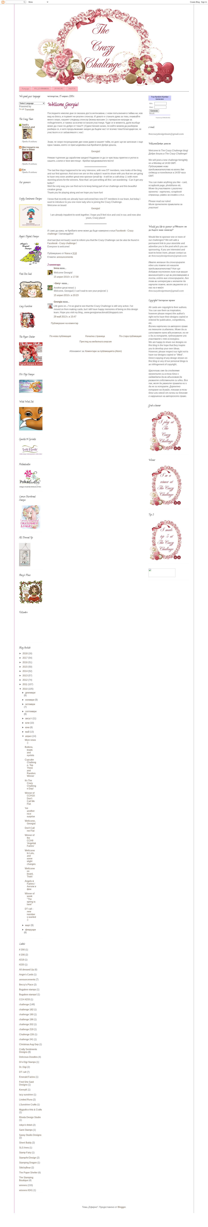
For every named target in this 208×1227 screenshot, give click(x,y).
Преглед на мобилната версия (96, 341)
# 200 (22, 949)
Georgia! (95, 151)
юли (27, 723)
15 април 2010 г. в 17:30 (66, 277)
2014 (25, 671)
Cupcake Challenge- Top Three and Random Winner (30, 767)
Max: (151, 107)
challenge (24, 1004)
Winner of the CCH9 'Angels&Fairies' (30, 840)
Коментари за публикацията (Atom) (103, 351)
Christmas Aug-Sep (29, 1044)
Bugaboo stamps (27, 989)
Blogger (122, 1207)
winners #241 (26, 1190)
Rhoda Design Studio (30, 1117)
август (28, 718)
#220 (21, 964)
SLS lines (24, 1147)
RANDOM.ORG (166, 117)
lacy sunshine (26, 1094)
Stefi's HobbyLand (28, 126)
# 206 (22, 954)
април (28, 736)
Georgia (58, 302)
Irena (56, 268)
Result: (152, 113)
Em (24, 170)
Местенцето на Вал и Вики (30, 148)
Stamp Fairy (25, 1152)
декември (30, 692)
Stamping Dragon (28, 1162)
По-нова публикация (60, 336)
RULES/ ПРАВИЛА (41, 89)
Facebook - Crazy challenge (61, 243)
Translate (29, 109)
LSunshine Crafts (28, 1104)
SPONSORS (58, 89)
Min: (151, 103)
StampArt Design (27, 1157)
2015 (25, 667)
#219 (21, 959)
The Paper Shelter (28, 1172)
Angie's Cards (26, 974)
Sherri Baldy (25, 1142)
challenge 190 (26, 1014)
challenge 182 (26, 1009)
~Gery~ (57, 283)
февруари (30, 929)
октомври (30, 704)
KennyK (23, 1089)
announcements (65, 257)
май (27, 732)
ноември (30, 700)
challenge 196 (26, 1019)
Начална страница (95, 336)
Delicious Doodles (28, 1057)
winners (23, 1185)
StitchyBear (25, 1167)
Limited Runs (25, 1099)
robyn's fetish (25, 1125)
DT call (22, 1072)
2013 (25, 675)
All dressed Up (26, 969)
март (28, 925)
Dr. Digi (23, 1067)
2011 (25, 684)
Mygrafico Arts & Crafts (30, 1109)
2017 (25, 658)
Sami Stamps (26, 1130)
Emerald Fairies (27, 1077)
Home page (25, 89)
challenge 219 (26, 1029)
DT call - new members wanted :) (30, 914)
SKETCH (71, 89)
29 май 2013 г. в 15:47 (65, 316)
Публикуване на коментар (64, 323)
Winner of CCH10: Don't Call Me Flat (30, 798)
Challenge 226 (26, 1034)
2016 (25, 662)
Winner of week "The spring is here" (30, 899)
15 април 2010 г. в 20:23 (66, 295)
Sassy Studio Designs (30, 1135)
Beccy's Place (26, 984)
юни (27, 727)
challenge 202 (26, 1024)
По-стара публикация (130, 336)
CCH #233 (24, 999)
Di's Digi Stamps (27, 1062)
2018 (25, 653)
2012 (25, 680)
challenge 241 (26, 1039)
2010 (25, 689)
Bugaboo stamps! (28, 994)
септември (31, 711)
